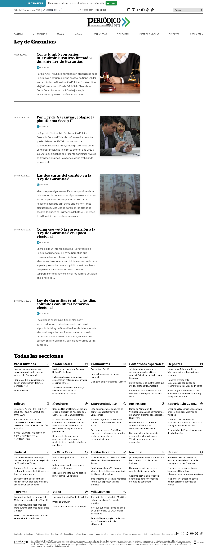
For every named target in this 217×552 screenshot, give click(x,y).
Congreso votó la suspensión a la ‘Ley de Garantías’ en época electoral (66, 233)
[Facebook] (128, 10)
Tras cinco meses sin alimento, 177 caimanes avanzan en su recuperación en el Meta (69, 390)
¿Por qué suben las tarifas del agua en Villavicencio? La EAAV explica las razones (108, 510)
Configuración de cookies (62, 534)
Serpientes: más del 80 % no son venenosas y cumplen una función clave (145, 393)
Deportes (174, 34)
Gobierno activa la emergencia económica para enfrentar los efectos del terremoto (144, 478)
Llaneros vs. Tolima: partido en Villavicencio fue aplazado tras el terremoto (183, 372)
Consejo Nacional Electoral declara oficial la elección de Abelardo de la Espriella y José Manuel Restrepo (69, 412)
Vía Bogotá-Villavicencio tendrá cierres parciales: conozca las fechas (183, 481)
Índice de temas (169, 534)
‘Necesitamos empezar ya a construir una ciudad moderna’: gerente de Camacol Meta (29, 372)
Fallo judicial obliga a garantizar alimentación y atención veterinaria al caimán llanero (69, 380)
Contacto (18, 534)
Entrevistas (123, 34)
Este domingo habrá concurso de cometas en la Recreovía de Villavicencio (107, 412)
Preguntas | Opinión (100, 369)
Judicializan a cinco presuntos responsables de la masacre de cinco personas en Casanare (183, 460)
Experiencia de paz (149, 34)
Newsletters (155, 534)
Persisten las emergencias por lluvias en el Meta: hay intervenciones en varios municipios (185, 471)
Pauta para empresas (132, 534)
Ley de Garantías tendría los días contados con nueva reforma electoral (66, 304)
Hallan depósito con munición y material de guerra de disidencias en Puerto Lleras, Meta (31, 471)
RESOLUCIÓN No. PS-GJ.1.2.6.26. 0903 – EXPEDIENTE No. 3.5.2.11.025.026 (30, 436)
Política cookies (42, 534)
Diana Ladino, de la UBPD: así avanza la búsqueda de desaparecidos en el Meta (143, 425)
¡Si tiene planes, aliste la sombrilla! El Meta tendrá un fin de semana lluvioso (108, 460)
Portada (18, 34)
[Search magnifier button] (201, 10)
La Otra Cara (196, 34)
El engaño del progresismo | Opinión (108, 381)
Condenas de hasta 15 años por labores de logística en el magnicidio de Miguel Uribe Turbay (31, 460)
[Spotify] (147, 10)
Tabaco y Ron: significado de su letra (70, 497)
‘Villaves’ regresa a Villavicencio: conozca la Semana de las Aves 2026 (106, 422)
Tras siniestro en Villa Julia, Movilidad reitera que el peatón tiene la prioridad (108, 481)
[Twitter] (138, 10)
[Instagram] (133, 10)
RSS (145, 534)
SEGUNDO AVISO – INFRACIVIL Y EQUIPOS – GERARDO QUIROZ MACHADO (30, 412)
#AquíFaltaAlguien (61, 502)
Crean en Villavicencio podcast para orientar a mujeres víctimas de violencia (185, 412)
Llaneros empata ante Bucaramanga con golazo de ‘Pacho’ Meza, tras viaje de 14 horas (185, 383)
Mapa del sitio (101, 534)
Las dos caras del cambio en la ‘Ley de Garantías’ (64, 177)
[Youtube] (143, 10)
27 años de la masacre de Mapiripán (69, 506)
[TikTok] (152, 10)
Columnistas (100, 34)
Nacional (79, 34)
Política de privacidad (84, 534)
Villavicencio (40, 34)
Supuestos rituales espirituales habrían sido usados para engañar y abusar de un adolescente (31, 481)
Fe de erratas (115, 534)
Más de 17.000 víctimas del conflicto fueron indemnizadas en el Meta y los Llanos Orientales (185, 422)
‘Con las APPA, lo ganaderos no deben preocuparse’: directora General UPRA (29, 383)
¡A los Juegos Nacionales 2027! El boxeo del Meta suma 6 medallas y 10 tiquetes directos (184, 393)
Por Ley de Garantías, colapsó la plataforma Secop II (65, 119)
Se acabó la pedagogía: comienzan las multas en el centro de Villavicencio (108, 521)
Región (60, 34)
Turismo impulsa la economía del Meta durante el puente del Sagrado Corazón (31, 507)
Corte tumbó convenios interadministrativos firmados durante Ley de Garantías (64, 58)
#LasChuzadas (21, 390)
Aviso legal (28, 534)
